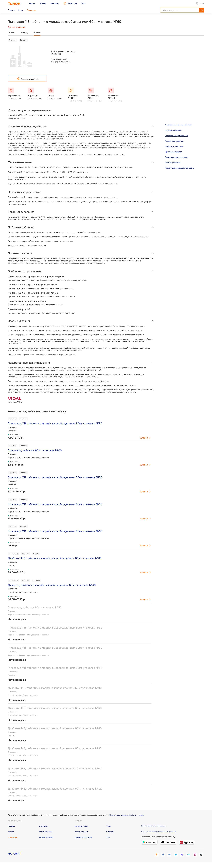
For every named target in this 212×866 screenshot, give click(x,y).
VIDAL (20, 402)
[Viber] (182, 855)
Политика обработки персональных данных (158, 831)
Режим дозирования (174, 141)
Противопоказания (173, 151)
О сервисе (43, 826)
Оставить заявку (46, 837)
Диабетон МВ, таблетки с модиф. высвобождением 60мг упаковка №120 (55, 788)
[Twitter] (176, 855)
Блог (108, 837)
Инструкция (24, 33)
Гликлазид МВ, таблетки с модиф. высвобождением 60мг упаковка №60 (55, 531)
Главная (11, 826)
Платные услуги (81, 832)
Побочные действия (174, 146)
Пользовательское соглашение (153, 826)
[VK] (169, 855)
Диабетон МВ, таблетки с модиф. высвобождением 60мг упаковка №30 (55, 558)
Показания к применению (176, 135)
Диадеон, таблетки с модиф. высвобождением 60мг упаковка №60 (52, 585)
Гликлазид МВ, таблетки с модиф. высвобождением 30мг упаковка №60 (55, 627)
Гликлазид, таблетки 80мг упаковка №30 (35, 607)
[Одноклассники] (156, 855)
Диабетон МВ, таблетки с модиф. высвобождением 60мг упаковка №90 (55, 688)
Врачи (108, 826)
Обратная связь (46, 832)
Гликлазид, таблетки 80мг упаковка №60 (35, 450)
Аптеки (144, 437)
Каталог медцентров (83, 837)
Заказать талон (81, 826)
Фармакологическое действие (178, 125)
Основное (12, 33)
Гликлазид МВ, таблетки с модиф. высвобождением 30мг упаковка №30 (55, 423)
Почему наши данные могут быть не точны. (126, 815)
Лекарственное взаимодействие (179, 168)
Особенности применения (176, 157)
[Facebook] (163, 855)
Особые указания (172, 162)
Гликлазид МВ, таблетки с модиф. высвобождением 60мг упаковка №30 (55, 477)
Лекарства (12, 837)
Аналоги (37, 33)
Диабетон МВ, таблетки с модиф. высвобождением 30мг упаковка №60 (55, 768)
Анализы (110, 832)
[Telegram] (188, 855)
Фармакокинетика (173, 130)
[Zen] (201, 855)
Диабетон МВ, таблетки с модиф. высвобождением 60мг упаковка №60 (55, 708)
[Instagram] (195, 855)
